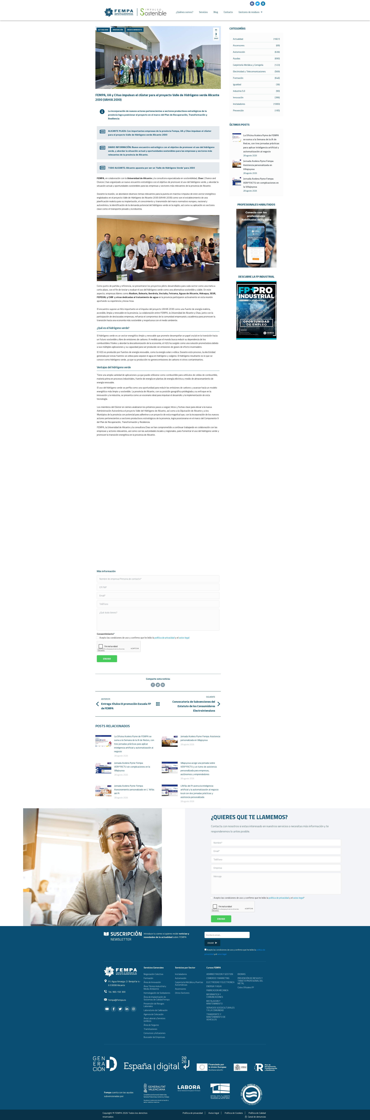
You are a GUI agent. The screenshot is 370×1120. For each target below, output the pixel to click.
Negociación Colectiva (153, 974)
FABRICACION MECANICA (217, 990)
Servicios (203, 12)
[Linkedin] (263, 3)
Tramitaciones (150, 1029)
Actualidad (103, 29)
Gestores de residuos (249, 12)
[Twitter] (257, 3)
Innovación (118, 29)
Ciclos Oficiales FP (246, 987)
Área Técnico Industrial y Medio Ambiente (155, 988)
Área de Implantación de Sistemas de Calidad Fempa (157, 998)
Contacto (228, 12)
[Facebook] (252, 3)
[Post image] (103, 741)
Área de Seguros (151, 1025)
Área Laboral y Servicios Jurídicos (154, 1020)
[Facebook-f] (113, 1009)
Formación (148, 978)
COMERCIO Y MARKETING (217, 978)
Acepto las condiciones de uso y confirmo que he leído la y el (144, 637)
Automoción (180, 978)
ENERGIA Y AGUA (214, 986)
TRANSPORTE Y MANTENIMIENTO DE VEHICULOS (215, 1017)
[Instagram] (133, 1009)
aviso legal (184, 637)
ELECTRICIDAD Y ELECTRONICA (220, 982)
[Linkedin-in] (127, 1009)
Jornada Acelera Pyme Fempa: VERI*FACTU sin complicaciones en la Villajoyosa (132, 766)
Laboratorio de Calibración (156, 1010)
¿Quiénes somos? (184, 12)
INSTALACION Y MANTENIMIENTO (214, 1002)
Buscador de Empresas (154, 1037)
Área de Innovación (152, 982)
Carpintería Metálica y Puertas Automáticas (189, 983)
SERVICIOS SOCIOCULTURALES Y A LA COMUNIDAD (220, 1009)
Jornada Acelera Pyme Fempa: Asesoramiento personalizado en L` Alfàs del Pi (134, 789)
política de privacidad (165, 637)
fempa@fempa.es (117, 1000)
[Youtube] (107, 1009)
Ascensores (180, 989)
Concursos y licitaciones (154, 1033)
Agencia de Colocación (153, 1014)
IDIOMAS (242, 974)
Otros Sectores (182, 993)
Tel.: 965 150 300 (116, 992)
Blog (215, 12)
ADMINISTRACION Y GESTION (219, 974)
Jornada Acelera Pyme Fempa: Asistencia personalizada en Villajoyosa (200, 738)
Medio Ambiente (134, 29)
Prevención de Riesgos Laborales (154, 1005)
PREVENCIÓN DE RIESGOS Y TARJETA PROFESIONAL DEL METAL (250, 980)
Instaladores (181, 974)
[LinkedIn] (163, 685)
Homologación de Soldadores (157, 993)
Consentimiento (106, 633)
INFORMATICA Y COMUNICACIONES (214, 996)
